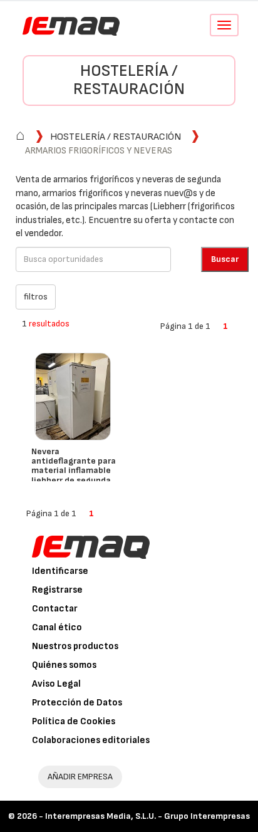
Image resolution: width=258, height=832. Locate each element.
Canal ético (57, 627)
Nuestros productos (75, 646)
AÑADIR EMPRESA (80, 776)
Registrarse (57, 590)
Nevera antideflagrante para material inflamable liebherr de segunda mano (73, 471)
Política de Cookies (73, 721)
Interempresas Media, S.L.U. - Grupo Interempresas (147, 816)
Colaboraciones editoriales (91, 740)
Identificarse (60, 571)
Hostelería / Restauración (129, 80)
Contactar (55, 609)
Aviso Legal (56, 684)
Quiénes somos (64, 665)
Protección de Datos (77, 703)
